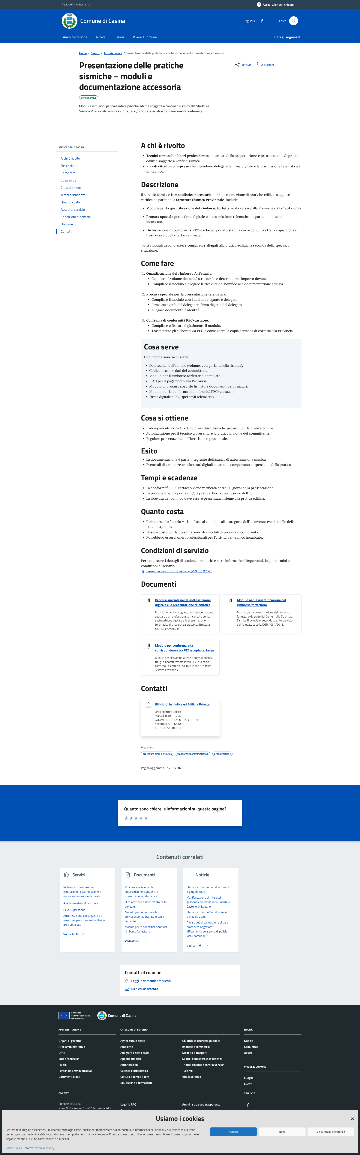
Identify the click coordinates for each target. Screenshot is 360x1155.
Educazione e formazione (136, 1082)
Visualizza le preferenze (331, 1132)
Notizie (248, 1040)
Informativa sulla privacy (39, 1148)
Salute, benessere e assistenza (202, 1058)
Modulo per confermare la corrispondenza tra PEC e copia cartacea (184, 648)
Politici (62, 1064)
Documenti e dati (69, 1076)
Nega (282, 1132)
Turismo (187, 1070)
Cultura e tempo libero (134, 1076)
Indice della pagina (72, 147)
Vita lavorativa (191, 1076)
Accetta (233, 1132)
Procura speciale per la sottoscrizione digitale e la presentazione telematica (183, 602)
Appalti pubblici (130, 1058)
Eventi (248, 1084)
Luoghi (248, 1078)
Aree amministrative (71, 1046)
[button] (352, 1118)
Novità (101, 37)
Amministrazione (75, 37)
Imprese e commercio (196, 1046)
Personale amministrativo (75, 1070)
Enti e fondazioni (69, 1058)
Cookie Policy (14, 1148)
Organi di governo (69, 1040)
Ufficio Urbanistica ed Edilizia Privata (182, 704)
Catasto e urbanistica (134, 1070)
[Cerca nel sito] (293, 20)
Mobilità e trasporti (194, 1052)
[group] (87, 912)
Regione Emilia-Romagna (76, 4)
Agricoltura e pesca (132, 1040)
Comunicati (251, 1046)
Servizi (119, 37)
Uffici (61, 1052)
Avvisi (248, 1052)
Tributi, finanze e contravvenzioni (203, 1064)
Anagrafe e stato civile (134, 1052)
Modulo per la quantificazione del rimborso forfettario (261, 602)
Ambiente (126, 1046)
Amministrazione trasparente (201, 1104)
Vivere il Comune (145, 37)
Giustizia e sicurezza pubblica (201, 1040)
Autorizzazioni (129, 1064)
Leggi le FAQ (128, 1104)
